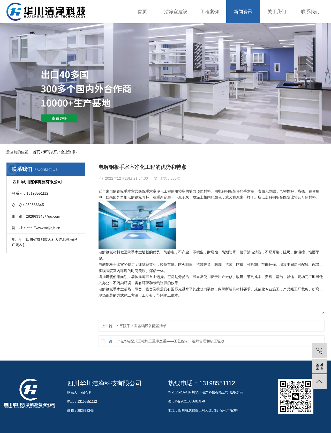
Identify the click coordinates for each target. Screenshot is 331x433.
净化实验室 (209, 28)
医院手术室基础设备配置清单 (143, 326)
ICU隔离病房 (209, 49)
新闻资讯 (243, 11)
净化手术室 (209, 38)
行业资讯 (243, 38)
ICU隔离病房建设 (176, 49)
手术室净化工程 (175, 38)
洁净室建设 (175, 11)
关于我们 (276, 11)
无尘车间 (209, 59)
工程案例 (209, 11)
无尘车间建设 (175, 59)
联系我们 (310, 11)
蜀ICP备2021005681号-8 (186, 401)
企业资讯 (243, 28)
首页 (142, 11)
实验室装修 (176, 28)
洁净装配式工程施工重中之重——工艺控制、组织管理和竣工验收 (171, 341)
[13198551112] (319, 350)
